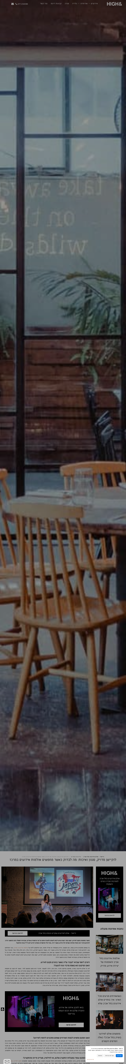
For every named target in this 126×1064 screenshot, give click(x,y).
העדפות (100, 1055)
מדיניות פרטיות (90, 1059)
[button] (2, 1009)
